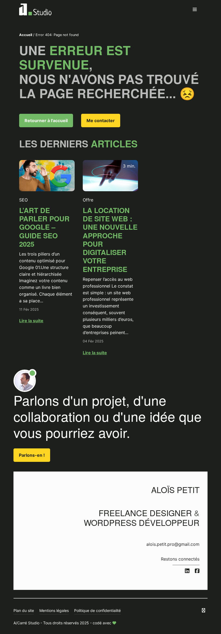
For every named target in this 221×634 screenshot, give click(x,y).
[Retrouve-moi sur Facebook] (197, 571)
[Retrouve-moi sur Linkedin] (187, 571)
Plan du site (23, 610)
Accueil (25, 35)
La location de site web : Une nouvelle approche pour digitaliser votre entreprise (110, 239)
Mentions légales (54, 610)
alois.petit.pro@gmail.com (172, 544)
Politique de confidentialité (97, 610)
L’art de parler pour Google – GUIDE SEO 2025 (44, 227)
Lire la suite (31, 320)
